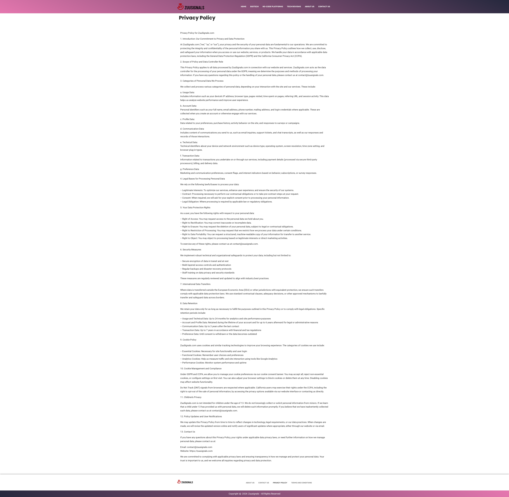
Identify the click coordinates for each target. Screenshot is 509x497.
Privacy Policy (280, 483)
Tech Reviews (294, 6)
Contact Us (324, 6)
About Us (309, 6)
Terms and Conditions (301, 483)
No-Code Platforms (273, 6)
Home (243, 6)
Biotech (254, 6)
